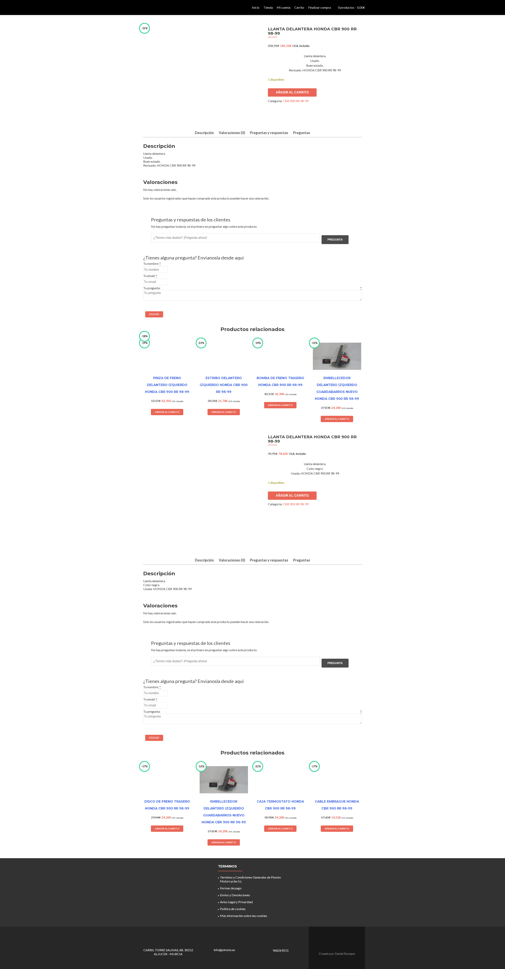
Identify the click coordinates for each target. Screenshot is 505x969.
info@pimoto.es (224, 950)
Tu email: (149, 276)
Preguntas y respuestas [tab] (269, 133)
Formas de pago (230, 888)
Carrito (299, 7)
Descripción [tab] (204, 133)
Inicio (255, 7)
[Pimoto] (150, 7)
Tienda (268, 7)
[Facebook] (334, 944)
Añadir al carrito (292, 92)
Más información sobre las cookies (243, 916)
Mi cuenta (283, 7)
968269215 (281, 950)
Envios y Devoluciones (235, 895)
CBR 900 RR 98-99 (296, 101)
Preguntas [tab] (301, 133)
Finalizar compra (319, 7)
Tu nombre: (151, 263)
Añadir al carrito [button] (167, 828)
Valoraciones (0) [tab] (232, 133)
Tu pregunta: (151, 288)
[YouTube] (339, 944)
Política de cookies (233, 909)
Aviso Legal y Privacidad (236, 902)
